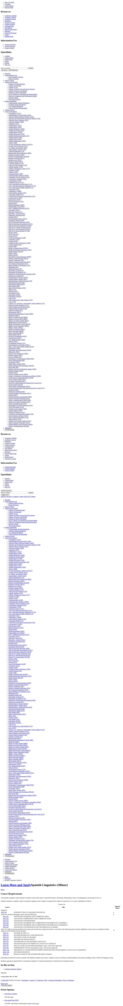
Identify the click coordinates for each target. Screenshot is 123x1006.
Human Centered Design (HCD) (18, 258)
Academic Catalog (10, 17)
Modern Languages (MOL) (16, 329)
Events (7, 61)
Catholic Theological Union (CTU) (19, 168)
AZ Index (8, 4)
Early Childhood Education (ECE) (18, 208)
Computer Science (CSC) (16, 182)
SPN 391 (6, 943)
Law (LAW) (12, 302)
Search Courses (9, 80)
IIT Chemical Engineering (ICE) (18, 264)
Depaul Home (9, 7)
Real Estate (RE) (13, 367)
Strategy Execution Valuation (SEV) (19, 402)
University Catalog (10, 459)
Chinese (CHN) (13, 172)
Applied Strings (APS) (15, 137)
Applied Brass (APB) (15, 127)
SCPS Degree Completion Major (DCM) (20, 378)
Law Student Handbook (15, 106)
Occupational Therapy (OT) (16, 343)
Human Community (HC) (16, 260)
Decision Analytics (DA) (16, 201)
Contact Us (32, 980)
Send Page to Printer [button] (11, 994)
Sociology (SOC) (13, 390)
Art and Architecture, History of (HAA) (20, 144)
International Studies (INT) (16, 284)
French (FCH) (12, 236)
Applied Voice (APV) (15, 139)
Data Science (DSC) (14, 200)
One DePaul (8, 28)
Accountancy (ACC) (14, 113)
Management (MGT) (14, 312)
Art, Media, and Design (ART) (17, 148)
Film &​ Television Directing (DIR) (19, 222)
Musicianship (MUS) (14, 334)
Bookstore (8, 21)
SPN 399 (6, 948)
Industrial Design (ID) (15, 269)
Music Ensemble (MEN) (15, 333)
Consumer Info (9, 26)
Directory (7, 31)
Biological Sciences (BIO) (16, 155)
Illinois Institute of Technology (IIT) (19, 265)
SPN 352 (6, 935)
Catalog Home (9, 6)
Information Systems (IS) (16, 270)
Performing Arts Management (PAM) (19, 350)
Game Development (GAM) (17, 238)
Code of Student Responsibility (17, 108)
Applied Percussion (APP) (16, 134)
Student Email (9, 36)
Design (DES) (12, 203)
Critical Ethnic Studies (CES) (17, 193)
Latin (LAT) (12, 298)
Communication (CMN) (15, 174)
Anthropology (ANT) (15, 125)
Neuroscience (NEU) (14, 338)
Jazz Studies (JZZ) (14, 293)
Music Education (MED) (16, 331)
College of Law (13, 87)
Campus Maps (9, 58)
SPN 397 (6, 946)
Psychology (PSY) (14, 362)
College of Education (14, 86)
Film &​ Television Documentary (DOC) (20, 224)
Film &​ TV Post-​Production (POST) (19, 229)
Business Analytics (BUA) (16, 158)
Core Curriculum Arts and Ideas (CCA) (20, 184)
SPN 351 (6, 933)
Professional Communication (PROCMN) (21, 359)
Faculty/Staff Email (10, 33)
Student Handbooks (11, 101)
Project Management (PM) (16, 360)
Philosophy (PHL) (14, 352)
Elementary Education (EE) (16, 215)
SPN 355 (6, 941)
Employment (8, 59)
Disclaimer (25, 980)
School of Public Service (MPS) (18, 374)
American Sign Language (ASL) (18, 120)
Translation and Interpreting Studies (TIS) (21, 414)
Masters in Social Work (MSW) (18, 319)
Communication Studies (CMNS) (18, 175)
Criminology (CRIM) (14, 191)
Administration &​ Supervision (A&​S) (19, 115)
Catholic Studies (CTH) (15, 167)
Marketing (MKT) (14, 315)
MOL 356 (6, 952)
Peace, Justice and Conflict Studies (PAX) (21, 346)
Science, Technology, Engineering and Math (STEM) (24, 376)
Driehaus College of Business (17, 92)
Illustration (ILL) (13, 267)
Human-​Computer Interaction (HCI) (19, 262)
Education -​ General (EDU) (16, 213)
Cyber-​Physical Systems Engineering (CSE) (21, 196)
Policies (7, 63)
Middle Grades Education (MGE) (18, 326)
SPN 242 (4, 912)
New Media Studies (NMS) (16, 340)
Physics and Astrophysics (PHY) (18, 353)
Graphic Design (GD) (15, 245)
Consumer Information (55, 980)
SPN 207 (6, 927)
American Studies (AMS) (16, 122)
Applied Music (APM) (15, 132)
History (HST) (12, 253)
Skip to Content (9, 2)
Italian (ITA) (12, 289)
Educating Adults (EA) (15, 212)
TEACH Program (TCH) (16, 407)
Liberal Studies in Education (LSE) (19, 307)
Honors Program (13, 79)
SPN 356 (6, 954)
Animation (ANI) (13, 124)
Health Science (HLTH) (15, 251)
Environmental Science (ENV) (17, 219)
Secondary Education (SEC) (17, 381)
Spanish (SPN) (12, 395)
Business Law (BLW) (15, 160)
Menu (2, 889)
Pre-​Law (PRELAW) (14, 357)
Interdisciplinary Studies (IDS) (17, 279)
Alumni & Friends (10, 44)
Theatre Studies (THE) (15, 410)
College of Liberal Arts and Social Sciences (21, 89)
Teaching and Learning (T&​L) (17, 409)
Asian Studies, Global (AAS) (17, 149)
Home (6, 877)
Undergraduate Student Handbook (18, 103)
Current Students (10, 46)
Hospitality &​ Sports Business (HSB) (19, 257)
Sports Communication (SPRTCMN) (19, 400)
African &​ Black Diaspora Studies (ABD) (21, 117)
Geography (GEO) (14, 239)
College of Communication (16, 84)
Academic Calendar (11, 16)
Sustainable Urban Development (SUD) (20, 405)
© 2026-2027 (5, 980)
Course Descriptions (11, 111)
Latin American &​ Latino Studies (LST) (20, 300)
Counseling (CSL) (14, 189)
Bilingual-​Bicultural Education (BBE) (19, 153)
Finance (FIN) (12, 232)
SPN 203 (6, 921)
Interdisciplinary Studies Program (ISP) (20, 281)
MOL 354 (6, 950)
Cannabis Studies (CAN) (16, 163)
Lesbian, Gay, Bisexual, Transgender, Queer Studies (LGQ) (26, 303)
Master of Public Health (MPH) (18, 317)
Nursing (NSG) (13, 341)
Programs (7, 73)
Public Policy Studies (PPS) (16, 364)
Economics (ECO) (14, 210)
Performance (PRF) (14, 348)
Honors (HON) (13, 255)
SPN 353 (6, 937)
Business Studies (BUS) (15, 162)
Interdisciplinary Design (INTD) (18, 277)
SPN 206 (6, 925)
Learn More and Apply (16, 885)
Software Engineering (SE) (16, 391)
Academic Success (10, 19)
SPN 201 (6, 916)
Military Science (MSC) (15, 327)
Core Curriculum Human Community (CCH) (22, 186)
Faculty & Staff (9, 48)
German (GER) (13, 241)
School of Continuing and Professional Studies (22, 96)
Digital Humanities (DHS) (16, 205)
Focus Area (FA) (13, 234)
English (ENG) (13, 217)
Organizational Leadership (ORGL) (19, 345)
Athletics (7, 56)
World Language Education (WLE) (19, 423)
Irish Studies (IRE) (14, 286)
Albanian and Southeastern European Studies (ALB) (24, 118)
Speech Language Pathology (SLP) (19, 398)
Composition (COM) (14, 181)
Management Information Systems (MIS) (20, 314)
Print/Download (9, 430)
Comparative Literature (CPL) (17, 179)
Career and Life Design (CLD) (17, 165)
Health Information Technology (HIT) (20, 250)
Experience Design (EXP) (16, 220)
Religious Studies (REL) (15, 371)
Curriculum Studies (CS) (15, 194)
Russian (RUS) (13, 372)
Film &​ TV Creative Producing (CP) (19, 227)
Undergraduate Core (11, 75)
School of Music (13, 98)
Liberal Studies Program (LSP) (17, 308)
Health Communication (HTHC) (18, 248)
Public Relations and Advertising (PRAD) (21, 366)
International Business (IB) (16, 283)
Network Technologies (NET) (17, 336)
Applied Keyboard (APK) (16, 130)
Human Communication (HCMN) (18, 426)
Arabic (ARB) (12, 143)
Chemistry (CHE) (13, 170)
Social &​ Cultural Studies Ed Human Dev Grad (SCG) (25, 383)
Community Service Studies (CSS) (19, 177)
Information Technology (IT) (17, 272)
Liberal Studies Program (15, 77)
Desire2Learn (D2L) (11, 29)
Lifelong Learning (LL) (15, 310)
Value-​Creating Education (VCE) (18, 417)
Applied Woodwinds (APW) (17, 141)
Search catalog (5, 68)
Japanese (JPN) (13, 291)
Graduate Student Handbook (17, 105)
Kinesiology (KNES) (14, 296)
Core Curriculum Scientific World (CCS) (20, 187)
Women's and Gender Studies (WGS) (19, 421)
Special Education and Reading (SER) (20, 397)
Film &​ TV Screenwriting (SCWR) (19, 231)
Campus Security (10, 24)
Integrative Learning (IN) (16, 276)
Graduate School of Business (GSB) (19, 243)
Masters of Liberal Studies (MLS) (18, 321)
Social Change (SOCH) (15, 385)
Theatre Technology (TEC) (16, 412)
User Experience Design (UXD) (18, 416)
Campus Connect (10, 22)
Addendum (8, 428)
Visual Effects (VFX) (14, 419)
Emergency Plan (42, 980)
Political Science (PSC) (15, 355)
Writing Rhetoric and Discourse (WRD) (20, 424)
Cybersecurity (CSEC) (15, 198)
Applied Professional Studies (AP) (18, 136)
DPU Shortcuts (13, 70)
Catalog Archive (10, 110)
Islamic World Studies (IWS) (17, 288)
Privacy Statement (68, 980)
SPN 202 (6, 918)
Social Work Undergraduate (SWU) (19, 386)
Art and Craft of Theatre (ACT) (18, 146)
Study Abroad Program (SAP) (17, 404)
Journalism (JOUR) (14, 295)
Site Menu (4, 70)
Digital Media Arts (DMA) (16, 206)
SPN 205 (6, 923)
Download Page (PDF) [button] (12, 1000)
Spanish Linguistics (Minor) (13, 969)
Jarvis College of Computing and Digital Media (22, 94)
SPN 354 (6, 939)
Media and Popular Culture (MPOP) (19, 324)
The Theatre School (14, 99)
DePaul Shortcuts (6, 490)
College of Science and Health (17, 91)
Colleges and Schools (11, 82)
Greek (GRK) (12, 246)
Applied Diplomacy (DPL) (16, 129)
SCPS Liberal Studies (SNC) (17, 379)
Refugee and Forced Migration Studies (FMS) (22, 369)
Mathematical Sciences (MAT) (17, 322)
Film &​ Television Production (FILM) (19, 226)
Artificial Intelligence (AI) (16, 151)
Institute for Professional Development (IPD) (22, 274)
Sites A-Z (7, 65)
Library (7, 35)
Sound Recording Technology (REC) (19, 393)
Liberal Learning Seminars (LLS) (18, 305)
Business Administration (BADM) (18, 156)
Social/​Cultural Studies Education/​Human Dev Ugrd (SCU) (26, 388)
